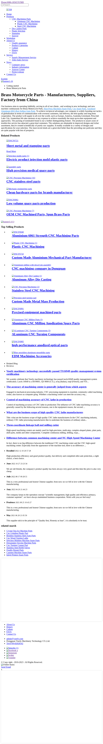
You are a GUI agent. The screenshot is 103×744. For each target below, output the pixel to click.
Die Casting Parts (19, 28)
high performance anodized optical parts (40, 345)
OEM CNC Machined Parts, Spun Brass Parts (38, 214)
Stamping (16, 33)
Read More (11, 151)
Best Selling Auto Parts (25, 111)
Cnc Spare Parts (79, 109)
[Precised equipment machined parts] (18, 309)
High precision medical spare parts (30, 170)
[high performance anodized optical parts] (18, 341)
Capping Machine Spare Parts (19, 552)
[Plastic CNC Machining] (24, 243)
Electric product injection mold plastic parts (36, 159)
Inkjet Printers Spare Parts (17, 555)
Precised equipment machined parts (36, 312)
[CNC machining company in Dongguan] (31, 265)
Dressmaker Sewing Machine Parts (21, 543)
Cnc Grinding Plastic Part (17, 533)
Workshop (10, 38)
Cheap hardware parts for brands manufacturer (39, 192)
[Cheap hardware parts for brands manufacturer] (19, 189)
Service (9, 55)
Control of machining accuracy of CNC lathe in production (38, 399)
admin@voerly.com (14, 639)
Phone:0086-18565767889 (12, 2)
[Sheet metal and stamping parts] (12, 141)
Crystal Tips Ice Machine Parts (19, 531)
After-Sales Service (20, 60)
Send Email (6, 667)
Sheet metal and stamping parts (28, 145)
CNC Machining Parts (21, 19)
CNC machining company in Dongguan (38, 268)
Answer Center (18, 69)
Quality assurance (19, 43)
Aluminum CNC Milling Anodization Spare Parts (46, 323)
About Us (10, 40)
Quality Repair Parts (15, 550)
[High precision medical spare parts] (13, 167)
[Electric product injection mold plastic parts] (17, 156)
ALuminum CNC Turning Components (38, 334)
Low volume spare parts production (31, 203)
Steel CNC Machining (26, 26)
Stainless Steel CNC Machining (33, 290)
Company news (18, 65)
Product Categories (20, 45)
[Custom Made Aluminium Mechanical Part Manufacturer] (18, 254)
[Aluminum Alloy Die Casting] (27, 276)
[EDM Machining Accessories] (31, 352)
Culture (15, 48)
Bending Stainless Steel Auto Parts (21, 536)
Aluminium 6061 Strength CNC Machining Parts (45, 235)
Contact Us (11, 74)
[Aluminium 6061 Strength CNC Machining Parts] (18, 232)
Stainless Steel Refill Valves (18, 548)
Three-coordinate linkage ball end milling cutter (32, 425)
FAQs (14, 52)
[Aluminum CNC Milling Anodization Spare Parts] (27, 319)
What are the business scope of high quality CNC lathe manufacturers (44, 412)
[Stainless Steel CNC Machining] (25, 287)
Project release (18, 72)
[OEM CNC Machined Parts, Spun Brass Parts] (20, 211)
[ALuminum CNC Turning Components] (31, 330)
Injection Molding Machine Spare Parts (23, 540)
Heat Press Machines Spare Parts (57, 109)
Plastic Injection (18, 31)
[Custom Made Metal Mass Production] (24, 298)
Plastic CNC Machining (27, 24)
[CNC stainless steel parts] (20, 178)
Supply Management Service (24, 57)
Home (9, 14)
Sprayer (15, 36)
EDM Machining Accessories (32, 356)
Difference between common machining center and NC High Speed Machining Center (53, 437)
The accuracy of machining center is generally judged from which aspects (46, 386)
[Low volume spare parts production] (12, 200)
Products (10, 16)
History (15, 50)
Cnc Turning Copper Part (17, 545)
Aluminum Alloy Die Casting (31, 279)
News (8, 62)
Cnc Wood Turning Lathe (17, 538)
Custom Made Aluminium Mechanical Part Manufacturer (52, 257)
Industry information (20, 67)
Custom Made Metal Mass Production (38, 301)
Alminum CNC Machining (28, 21)
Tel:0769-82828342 (14, 643)
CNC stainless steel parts (23, 181)
